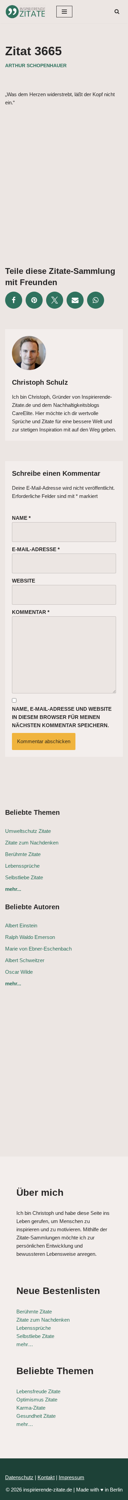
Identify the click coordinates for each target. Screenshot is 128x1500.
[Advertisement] (64, 181)
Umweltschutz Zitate (28, 831)
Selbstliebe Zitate (24, 877)
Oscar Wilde (19, 972)
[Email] (75, 300)
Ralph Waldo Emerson (30, 937)
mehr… (24, 1344)
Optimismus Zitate (36, 1399)
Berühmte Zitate (23, 854)
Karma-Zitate (30, 1408)
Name (21, 518)
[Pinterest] (34, 300)
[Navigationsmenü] (64, 11)
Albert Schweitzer (24, 960)
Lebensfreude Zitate (38, 1391)
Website (23, 581)
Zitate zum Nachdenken (31, 842)
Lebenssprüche (22, 866)
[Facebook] (13, 300)
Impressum (71, 1477)
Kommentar (30, 612)
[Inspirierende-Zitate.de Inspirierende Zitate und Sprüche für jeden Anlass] (25, 11)
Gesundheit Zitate (36, 1416)
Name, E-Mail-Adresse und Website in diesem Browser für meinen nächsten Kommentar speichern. (62, 717)
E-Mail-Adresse (36, 549)
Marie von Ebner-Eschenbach (38, 949)
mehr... (13, 889)
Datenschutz (19, 1477)
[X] (54, 300)
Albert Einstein (21, 925)
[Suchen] (116, 11)
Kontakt (46, 1477)
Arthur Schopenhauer (36, 65)
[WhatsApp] (95, 300)
